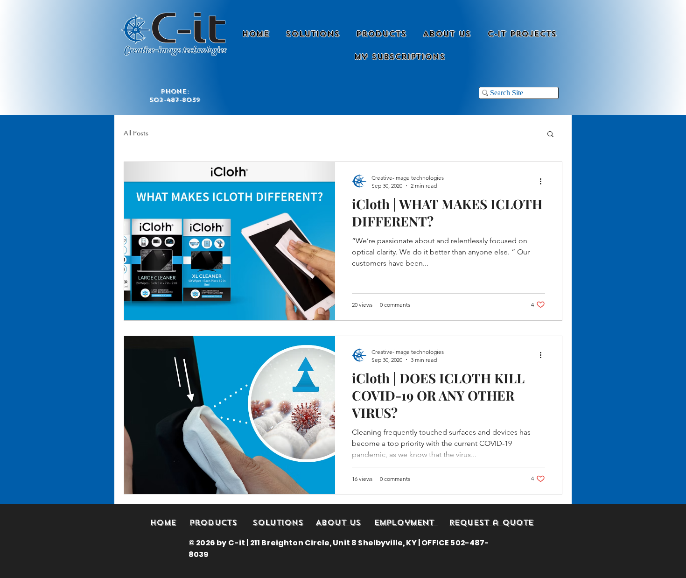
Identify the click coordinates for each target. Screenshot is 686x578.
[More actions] (543, 181)
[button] (550, 135)
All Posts (136, 133)
